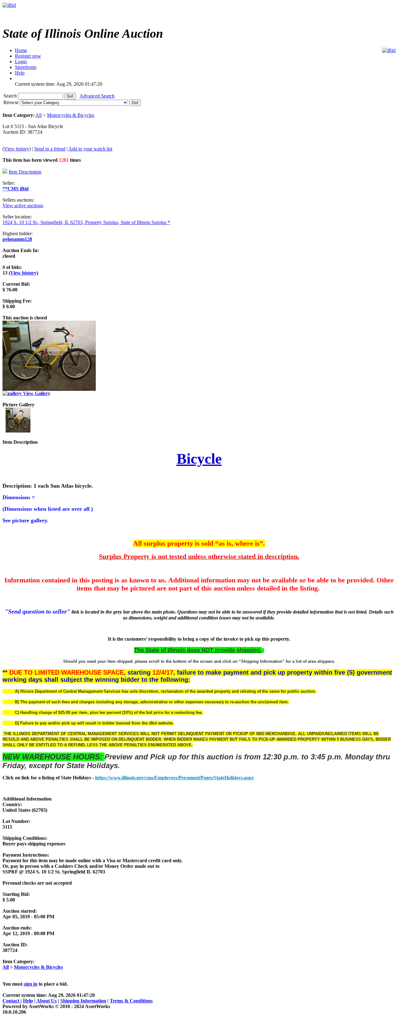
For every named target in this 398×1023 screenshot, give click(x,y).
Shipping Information (83, 1000)
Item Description (25, 171)
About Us (46, 1000)
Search (10, 95)
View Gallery (36, 393)
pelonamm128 (17, 239)
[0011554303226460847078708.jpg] (18, 430)
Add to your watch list (90, 148)
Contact (11, 1000)
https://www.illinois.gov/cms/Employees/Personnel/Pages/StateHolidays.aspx (174, 777)
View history (16, 148)
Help (28, 1000)
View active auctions (22, 205)
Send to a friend (49, 148)
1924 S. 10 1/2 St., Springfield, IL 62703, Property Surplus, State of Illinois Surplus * (86, 222)
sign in (30, 984)
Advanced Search (97, 95)
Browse (11, 102)
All (38, 115)
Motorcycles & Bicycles (70, 115)
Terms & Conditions (131, 1000)
